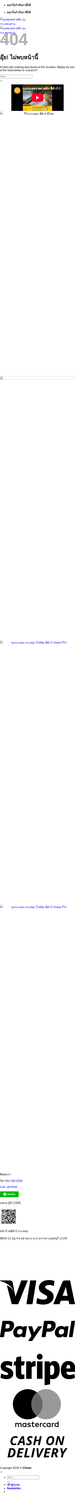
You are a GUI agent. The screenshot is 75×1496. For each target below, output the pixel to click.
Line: (3, 1186)
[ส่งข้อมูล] (1, 80)
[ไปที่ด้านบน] (1, 1472)
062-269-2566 (13, 1180)
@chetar (12, 1186)
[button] (14, 1488)
